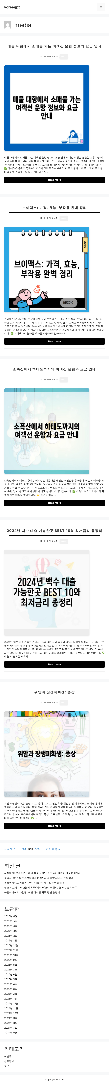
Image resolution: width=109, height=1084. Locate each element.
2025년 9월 (10, 959)
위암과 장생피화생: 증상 (54, 692)
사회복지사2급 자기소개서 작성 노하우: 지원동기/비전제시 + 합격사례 (42, 873)
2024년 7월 (10, 1027)
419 (48, 849)
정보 (6, 1066)
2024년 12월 (11, 1003)
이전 (8, 849)
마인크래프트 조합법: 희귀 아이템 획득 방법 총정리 (32, 892)
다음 (56, 849)
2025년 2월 (10, 993)
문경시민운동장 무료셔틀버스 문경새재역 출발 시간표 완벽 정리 (39, 877)
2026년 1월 (10, 940)
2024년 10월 (11, 1013)
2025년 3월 (10, 989)
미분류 (7, 1056)
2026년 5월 (10, 921)
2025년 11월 (11, 950)
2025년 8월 (10, 964)
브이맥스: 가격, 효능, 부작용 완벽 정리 (54, 208)
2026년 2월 (10, 935)
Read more (54, 179)
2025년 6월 (10, 974)
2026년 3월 (10, 930)
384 (23, 849)
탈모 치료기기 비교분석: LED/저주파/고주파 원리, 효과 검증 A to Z (40, 887)
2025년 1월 (10, 998)
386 (37, 849)
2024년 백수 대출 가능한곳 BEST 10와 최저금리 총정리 (54, 531)
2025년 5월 (10, 979)
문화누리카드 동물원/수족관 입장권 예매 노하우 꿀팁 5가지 (36, 882)
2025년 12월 (11, 945)
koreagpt (12, 7)
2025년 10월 (11, 955)
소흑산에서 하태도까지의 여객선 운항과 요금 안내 (54, 369)
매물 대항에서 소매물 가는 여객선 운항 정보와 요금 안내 (54, 46)
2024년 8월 (10, 1022)
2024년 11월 (11, 1008)
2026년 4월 (10, 926)
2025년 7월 (10, 969)
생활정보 (9, 1061)
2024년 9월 (10, 1018)
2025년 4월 (10, 984)
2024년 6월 (10, 1032)
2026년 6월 (10, 916)
